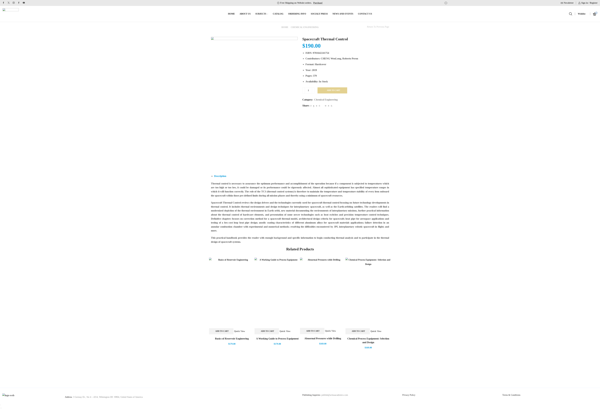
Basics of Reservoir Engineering (232, 338)
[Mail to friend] (322, 106)
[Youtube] (24, 3)
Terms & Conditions (511, 395)
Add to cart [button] (222, 331)
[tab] (220, 176)
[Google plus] (19, 3)
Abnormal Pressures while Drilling (322, 338)
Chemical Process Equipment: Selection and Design (368, 340)
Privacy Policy (408, 395)
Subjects (260, 14)
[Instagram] (14, 3)
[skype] (331, 106)
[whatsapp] (328, 106)
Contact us (365, 14)
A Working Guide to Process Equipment (277, 338)
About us (245, 14)
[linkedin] (325, 106)
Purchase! (318, 3)
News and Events (342, 14)
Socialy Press (319, 14)
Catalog (278, 14)
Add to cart (333, 90)
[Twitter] (9, 3)
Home (231, 14)
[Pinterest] (319, 106)
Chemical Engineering (305, 27)
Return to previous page (378, 27)
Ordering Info (297, 14)
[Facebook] (3, 3)
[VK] (316, 106)
